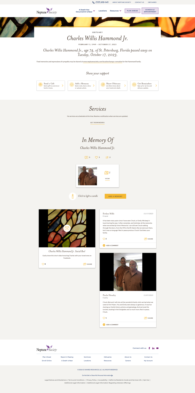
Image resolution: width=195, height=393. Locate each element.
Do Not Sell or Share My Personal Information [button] (96, 375)
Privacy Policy (92, 380)
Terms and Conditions (76, 380)
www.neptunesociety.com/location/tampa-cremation (102, 62)
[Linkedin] (153, 348)
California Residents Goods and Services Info (125, 380)
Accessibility (102, 380)
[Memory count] (86, 157)
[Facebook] (149, 348)
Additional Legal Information (75, 383)
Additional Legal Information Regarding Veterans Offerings (109, 383)
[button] (84, 10)
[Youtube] (157, 348)
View (107, 178)
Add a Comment (112, 245)
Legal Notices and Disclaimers (56, 380)
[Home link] (47, 11)
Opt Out (146, 380)
